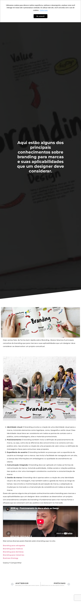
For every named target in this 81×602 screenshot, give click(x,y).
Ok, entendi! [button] (40, 16)
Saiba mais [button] (44, 10)
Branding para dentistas (13, 552)
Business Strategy (10, 558)
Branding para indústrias (13, 555)
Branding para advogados (14, 545)
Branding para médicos (13, 549)
